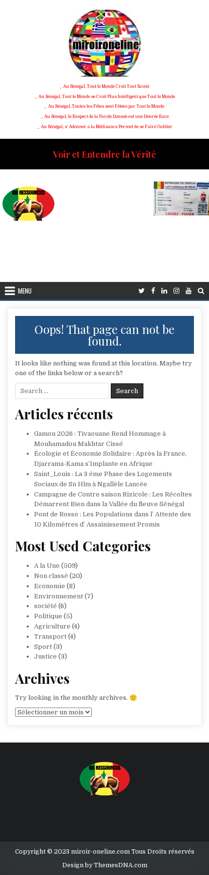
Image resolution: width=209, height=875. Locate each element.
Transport (50, 636)
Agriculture (52, 626)
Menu (25, 291)
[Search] (201, 291)
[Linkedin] (164, 291)
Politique (48, 616)
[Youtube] (189, 291)
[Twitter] (142, 291)
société (45, 606)
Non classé (51, 575)
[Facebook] (153, 291)
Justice (45, 656)
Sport (43, 646)
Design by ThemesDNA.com (104, 865)
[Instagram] (176, 291)
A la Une (47, 565)
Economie (49, 586)
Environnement (58, 596)
